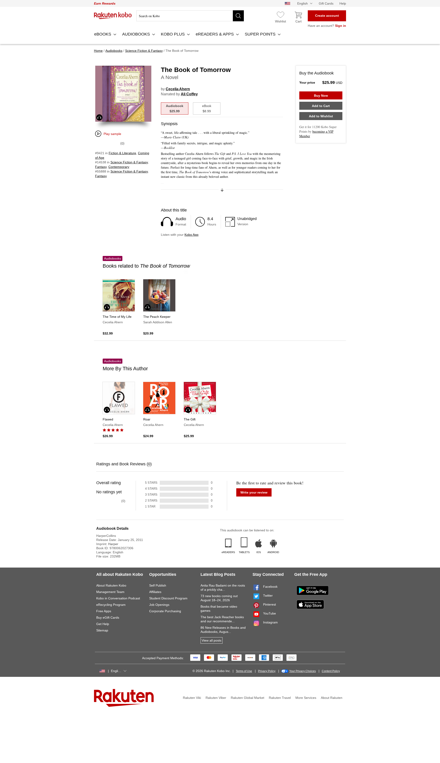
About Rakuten (331, 698)
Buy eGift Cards (107, 617)
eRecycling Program (111, 605)
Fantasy (101, 167)
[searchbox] (190, 15)
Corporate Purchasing (165, 611)
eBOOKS (103, 34)
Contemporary (118, 167)
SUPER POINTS (261, 34)
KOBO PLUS (173, 34)
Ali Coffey (189, 94)
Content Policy (331, 671)
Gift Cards (326, 3)
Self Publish (157, 585)
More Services (305, 698)
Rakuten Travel (280, 698)
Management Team (110, 592)
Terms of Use (244, 671)
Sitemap (102, 630)
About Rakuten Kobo (111, 585)
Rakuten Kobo (113, 15)
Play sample (112, 134)
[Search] (238, 15)
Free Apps (103, 611)
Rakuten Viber (216, 698)
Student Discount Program (168, 598)
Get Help (102, 624)
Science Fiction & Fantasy (129, 162)
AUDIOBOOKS (136, 34)
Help (342, 3)
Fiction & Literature (122, 153)
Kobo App (191, 234)
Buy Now (321, 95)
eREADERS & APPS (215, 34)
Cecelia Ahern (178, 89)
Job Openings (159, 605)
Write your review (253, 492)
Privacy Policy (266, 671)
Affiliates (155, 592)
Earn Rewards (105, 3)
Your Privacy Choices (302, 671)
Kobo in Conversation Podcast (118, 598)
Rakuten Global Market (247, 698)
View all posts (211, 640)
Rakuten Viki (192, 698)
